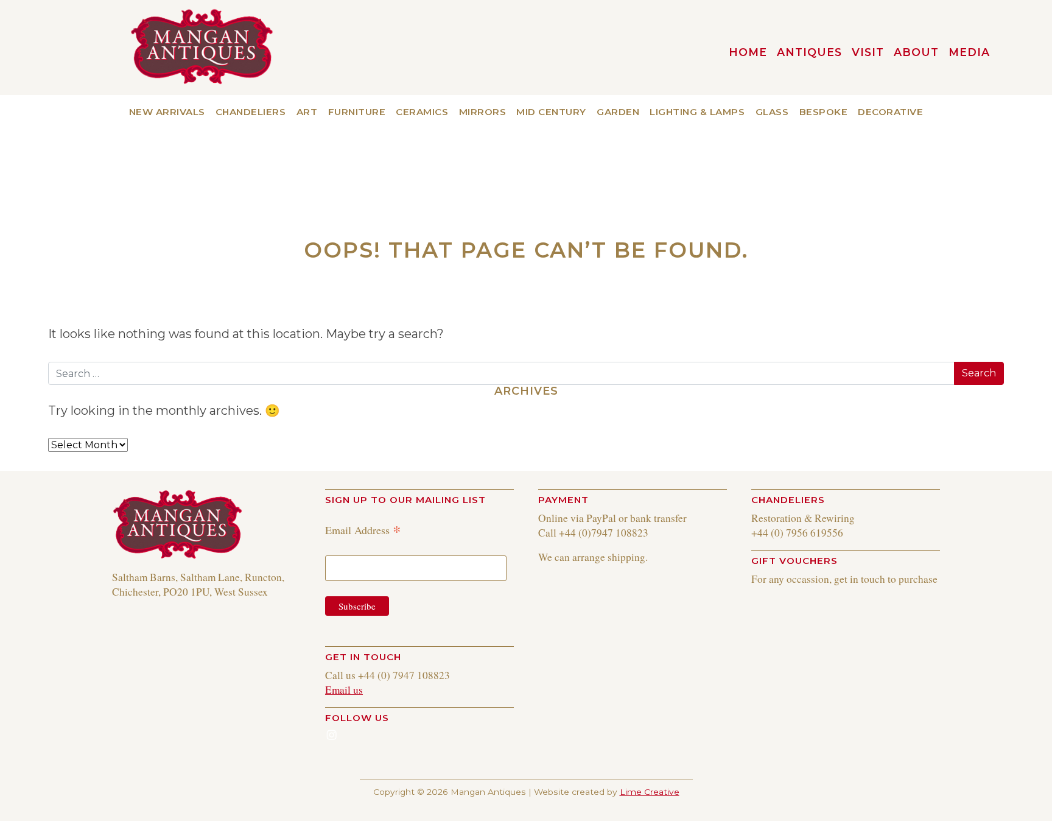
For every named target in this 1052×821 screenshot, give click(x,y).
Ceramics (422, 112)
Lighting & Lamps (697, 112)
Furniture (357, 112)
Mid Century (551, 112)
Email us (344, 690)
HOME (748, 52)
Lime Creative (649, 792)
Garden (618, 112)
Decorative (890, 112)
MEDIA (969, 52)
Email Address (363, 529)
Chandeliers (251, 112)
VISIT (868, 52)
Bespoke (823, 112)
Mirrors (483, 112)
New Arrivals (167, 112)
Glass (772, 112)
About (916, 52)
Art (307, 112)
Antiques (809, 52)
